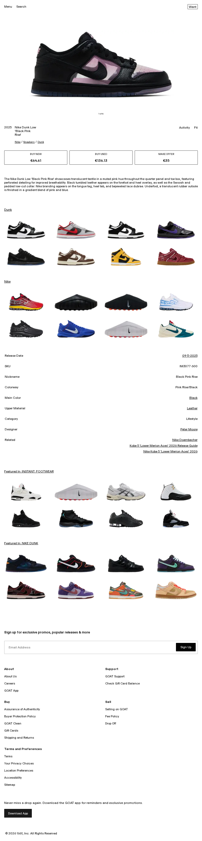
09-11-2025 (190, 355)
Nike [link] (7, 281)
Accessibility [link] (13, 777)
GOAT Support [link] (114, 676)
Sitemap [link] (9, 784)
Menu (8, 6)
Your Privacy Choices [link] (19, 763)
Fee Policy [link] (112, 716)
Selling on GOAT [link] (116, 709)
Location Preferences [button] (18, 770)
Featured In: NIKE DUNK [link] (21, 543)
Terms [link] (8, 756)
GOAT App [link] (11, 690)
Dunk (41, 142)
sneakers (29, 142)
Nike (18, 142)
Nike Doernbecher (184, 440)
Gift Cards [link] (11, 730)
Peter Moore (189, 429)
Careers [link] (9, 683)
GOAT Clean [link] (12, 723)
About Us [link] (10, 676)
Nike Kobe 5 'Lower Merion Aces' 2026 (170, 451)
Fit (196, 127)
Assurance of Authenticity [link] (22, 709)
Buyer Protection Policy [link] (20, 716)
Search (21, 6)
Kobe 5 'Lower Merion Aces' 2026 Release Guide (163, 445)
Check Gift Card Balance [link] (122, 683)
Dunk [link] (8, 209)
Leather (192, 408)
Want (192, 7)
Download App (18, 813)
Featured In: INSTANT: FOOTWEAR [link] (29, 471)
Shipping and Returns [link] (19, 737)
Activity (184, 127)
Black (193, 398)
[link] (26, 230)
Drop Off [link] (110, 723)
